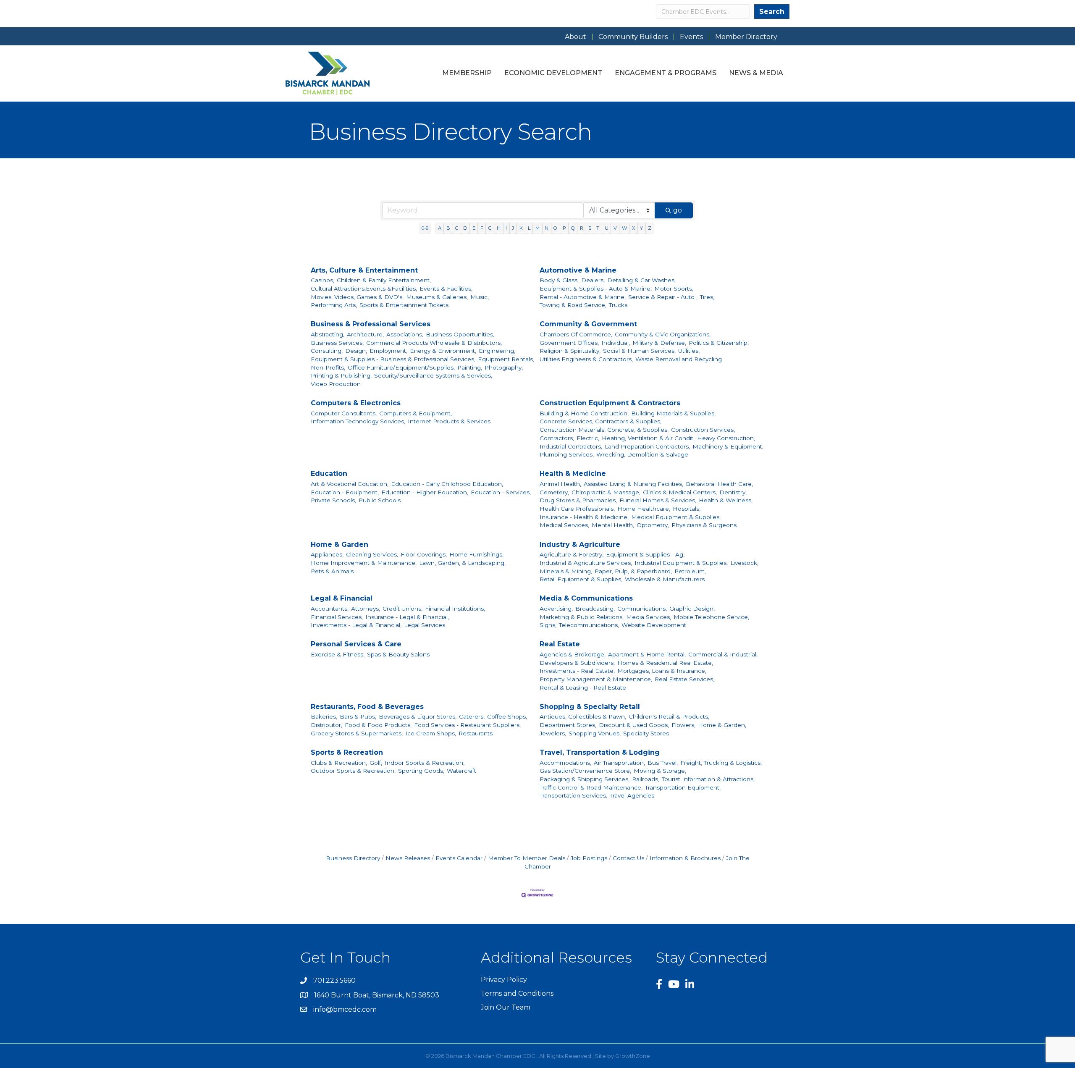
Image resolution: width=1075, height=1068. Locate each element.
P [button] (564, 228)
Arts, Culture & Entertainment (364, 270)
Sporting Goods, (421, 770)
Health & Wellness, (725, 500)
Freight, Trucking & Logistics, (721, 762)
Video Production (336, 383)
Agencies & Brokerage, (573, 654)
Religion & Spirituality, (570, 350)
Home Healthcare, (643, 508)
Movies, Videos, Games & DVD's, (357, 297)
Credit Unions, (402, 608)
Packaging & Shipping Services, (584, 779)
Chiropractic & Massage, (606, 492)
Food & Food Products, (378, 725)
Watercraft (461, 770)
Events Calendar (458, 858)
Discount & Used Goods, (634, 725)
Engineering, (497, 350)
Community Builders (633, 37)
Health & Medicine (573, 474)
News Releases (407, 858)
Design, (356, 350)
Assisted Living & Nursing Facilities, (633, 483)
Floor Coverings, (424, 554)
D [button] (465, 228)
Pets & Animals (332, 571)
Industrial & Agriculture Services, (586, 562)
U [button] (606, 228)
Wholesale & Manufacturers (665, 579)
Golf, (376, 762)
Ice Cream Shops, (430, 733)
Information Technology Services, (358, 421)
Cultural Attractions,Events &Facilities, (364, 288)
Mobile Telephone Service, (711, 617)
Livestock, (744, 562)
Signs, (548, 625)
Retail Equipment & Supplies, (581, 579)
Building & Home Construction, (584, 413)
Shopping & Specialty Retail (590, 707)
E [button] (473, 228)
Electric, (588, 438)
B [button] (448, 228)
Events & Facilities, (446, 288)
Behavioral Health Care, (719, 483)
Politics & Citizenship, (719, 342)
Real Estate (560, 644)
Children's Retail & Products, (669, 716)
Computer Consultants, (344, 413)
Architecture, (365, 334)
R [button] (581, 228)
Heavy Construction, (726, 438)
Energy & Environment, (443, 350)
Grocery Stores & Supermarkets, (357, 733)
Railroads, (645, 779)
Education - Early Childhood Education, (447, 483)
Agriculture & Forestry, (571, 554)
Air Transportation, (619, 762)
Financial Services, (337, 617)
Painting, (469, 367)
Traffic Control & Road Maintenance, (591, 787)
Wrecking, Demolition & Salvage (642, 454)
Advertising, (556, 608)
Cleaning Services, (372, 554)
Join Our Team (505, 1007)
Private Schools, (333, 500)
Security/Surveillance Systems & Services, (433, 375)
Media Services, (648, 617)
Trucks (618, 305)
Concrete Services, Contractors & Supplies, (600, 421)
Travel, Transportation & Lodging (600, 752)
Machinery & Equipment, (727, 446)
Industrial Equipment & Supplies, (681, 562)
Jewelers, (553, 733)
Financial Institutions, (455, 608)
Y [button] (641, 228)
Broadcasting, (595, 608)
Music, (479, 297)
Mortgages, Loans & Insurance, (661, 670)
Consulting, (327, 350)
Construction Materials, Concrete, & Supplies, (604, 429)
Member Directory (746, 37)
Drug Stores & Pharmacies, (578, 500)
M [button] (537, 228)
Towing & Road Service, (573, 305)
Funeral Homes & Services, (657, 500)
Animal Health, (560, 483)
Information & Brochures (685, 858)
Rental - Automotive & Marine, (583, 297)
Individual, (615, 342)
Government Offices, (569, 342)
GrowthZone (632, 1055)
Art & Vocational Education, (349, 483)
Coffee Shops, (507, 716)
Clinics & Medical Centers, (680, 492)
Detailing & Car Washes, (641, 280)
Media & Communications (586, 598)
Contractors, (557, 438)
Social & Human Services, (639, 350)
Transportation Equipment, (683, 787)
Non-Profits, (328, 367)
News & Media (756, 73)
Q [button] (573, 228)
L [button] (529, 228)
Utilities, (689, 350)
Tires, (707, 297)
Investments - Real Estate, (577, 670)
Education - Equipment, (345, 492)
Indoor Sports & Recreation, (424, 762)
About (575, 37)
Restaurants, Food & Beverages (367, 707)
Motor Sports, (673, 288)
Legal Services (424, 625)
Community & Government (588, 324)
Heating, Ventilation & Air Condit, (648, 438)
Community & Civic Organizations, (663, 334)
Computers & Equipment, (415, 413)
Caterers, (472, 716)
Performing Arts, (334, 305)
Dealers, (593, 280)
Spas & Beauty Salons (398, 654)
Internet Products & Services (449, 421)
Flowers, (683, 725)
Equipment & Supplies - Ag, (645, 554)
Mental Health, (613, 525)
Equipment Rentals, (506, 359)
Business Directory (353, 858)
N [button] (546, 228)
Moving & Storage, (660, 770)
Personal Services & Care (356, 644)
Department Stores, (568, 725)
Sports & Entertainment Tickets (403, 305)
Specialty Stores (646, 733)
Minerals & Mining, (566, 571)
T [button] (597, 228)
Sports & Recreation (347, 752)
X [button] (633, 228)
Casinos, (322, 280)
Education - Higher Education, (424, 492)
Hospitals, (686, 508)
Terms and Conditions (517, 993)
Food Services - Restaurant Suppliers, (467, 725)
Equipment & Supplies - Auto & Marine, (596, 288)
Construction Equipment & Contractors (610, 403)
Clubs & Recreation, (339, 762)
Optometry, (653, 525)
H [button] (499, 228)
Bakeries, (324, 716)
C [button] (456, 228)
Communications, (642, 608)
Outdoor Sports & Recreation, (353, 770)
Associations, (404, 334)
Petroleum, (690, 571)
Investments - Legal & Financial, (356, 625)
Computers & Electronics (356, 403)
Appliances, (327, 554)
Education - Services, (501, 492)
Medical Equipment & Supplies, (676, 517)
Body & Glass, (559, 280)
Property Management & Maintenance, (596, 679)
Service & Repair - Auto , (662, 297)
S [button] (589, 228)
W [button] (624, 228)
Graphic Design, (692, 608)
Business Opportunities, (460, 334)
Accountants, (330, 608)
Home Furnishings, (476, 554)
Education (329, 474)
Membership (467, 73)
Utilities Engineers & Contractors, (586, 359)
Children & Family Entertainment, (384, 280)
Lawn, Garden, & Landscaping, (462, 562)
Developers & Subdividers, (577, 662)
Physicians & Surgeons (704, 525)
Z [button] (649, 228)
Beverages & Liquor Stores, (417, 716)
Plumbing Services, (567, 454)
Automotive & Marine (578, 270)
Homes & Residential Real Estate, (665, 662)
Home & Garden (339, 544)
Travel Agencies (632, 795)
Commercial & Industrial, (723, 654)
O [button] (555, 228)
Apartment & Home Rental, (647, 654)
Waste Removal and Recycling (678, 359)
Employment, (388, 350)
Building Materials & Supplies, (673, 413)
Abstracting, (327, 334)
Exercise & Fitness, (337, 654)
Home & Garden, (722, 725)
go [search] (677, 210)
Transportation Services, (573, 795)
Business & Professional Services (370, 324)
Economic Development (553, 73)
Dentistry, (733, 492)
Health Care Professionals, (577, 508)
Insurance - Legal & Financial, (407, 617)
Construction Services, (703, 429)
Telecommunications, (589, 625)
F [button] (481, 228)
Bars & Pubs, (358, 716)
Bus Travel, (663, 762)
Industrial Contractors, (571, 446)
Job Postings (589, 858)
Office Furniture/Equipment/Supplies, (401, 367)
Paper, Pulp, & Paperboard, (633, 571)
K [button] (521, 228)
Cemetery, (554, 492)
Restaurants (476, 733)
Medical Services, (564, 525)
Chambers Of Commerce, (576, 334)
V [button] (615, 228)
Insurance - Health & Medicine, (584, 517)
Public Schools (380, 500)
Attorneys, (365, 608)
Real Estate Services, (684, 679)
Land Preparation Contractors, (647, 446)
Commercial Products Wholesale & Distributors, (434, 342)
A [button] (439, 228)
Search (771, 12)
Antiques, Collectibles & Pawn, (583, 716)
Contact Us (628, 858)
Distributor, (326, 725)
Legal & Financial (341, 598)
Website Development (653, 625)
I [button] (506, 228)
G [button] (490, 228)
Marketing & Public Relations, (582, 617)
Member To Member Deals (526, 858)
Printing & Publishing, (341, 375)
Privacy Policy (504, 980)
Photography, (504, 367)
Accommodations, (565, 762)
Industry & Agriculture (580, 544)
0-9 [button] (425, 228)
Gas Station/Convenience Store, (585, 770)
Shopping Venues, (595, 733)
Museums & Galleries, (437, 297)
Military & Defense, (659, 342)
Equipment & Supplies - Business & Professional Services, (393, 359)
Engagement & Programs (665, 73)
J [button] (513, 228)
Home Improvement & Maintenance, (364, 562)
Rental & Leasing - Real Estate (583, 687)
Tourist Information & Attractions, (708, 779)
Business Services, (337, 342)
